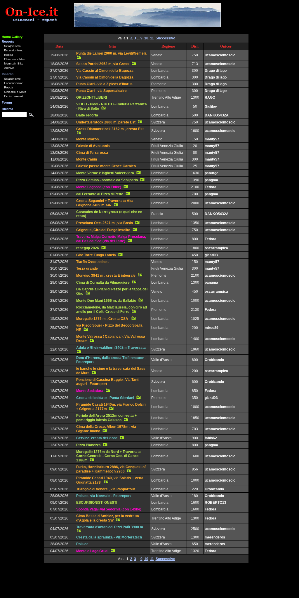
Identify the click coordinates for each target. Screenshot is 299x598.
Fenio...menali (13, 96)
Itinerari (7, 74)
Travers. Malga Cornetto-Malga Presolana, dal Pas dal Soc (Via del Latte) (111, 239)
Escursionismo (13, 50)
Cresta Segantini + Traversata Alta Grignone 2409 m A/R (104, 203)
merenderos (215, 537)
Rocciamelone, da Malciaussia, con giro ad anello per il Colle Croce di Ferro (111, 309)
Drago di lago (216, 71)
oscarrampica (216, 248)
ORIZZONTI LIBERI (91, 97)
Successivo (165, 38)
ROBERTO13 (215, 503)
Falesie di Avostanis (93, 146)
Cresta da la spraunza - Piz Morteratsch (109, 537)
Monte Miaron (87, 139)
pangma (211, 180)
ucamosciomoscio (220, 55)
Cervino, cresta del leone (97, 438)
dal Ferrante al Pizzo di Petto (99, 194)
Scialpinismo (12, 46)
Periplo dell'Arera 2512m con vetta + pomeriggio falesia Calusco (106, 418)
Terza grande (87, 268)
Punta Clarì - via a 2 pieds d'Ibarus (104, 84)
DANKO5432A (217, 115)
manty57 (212, 139)
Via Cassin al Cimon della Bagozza (104, 71)
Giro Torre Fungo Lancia (96, 255)
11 (152, 38)
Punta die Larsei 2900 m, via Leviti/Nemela (111, 53)
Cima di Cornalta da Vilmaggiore (103, 282)
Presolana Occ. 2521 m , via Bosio (104, 223)
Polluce (82, 544)
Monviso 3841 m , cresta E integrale (105, 275)
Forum (7, 102)
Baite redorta (87, 115)
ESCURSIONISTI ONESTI (96, 503)
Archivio (9, 67)
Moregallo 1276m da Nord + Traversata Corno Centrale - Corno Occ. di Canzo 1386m (108, 456)
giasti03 (211, 255)
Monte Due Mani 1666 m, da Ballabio (106, 301)
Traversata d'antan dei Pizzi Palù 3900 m (109, 527)
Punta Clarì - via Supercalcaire (101, 91)
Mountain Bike (13, 63)
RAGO (210, 97)
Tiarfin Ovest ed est (92, 262)
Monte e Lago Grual (92, 551)
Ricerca (7, 109)
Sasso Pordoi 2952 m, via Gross (102, 64)
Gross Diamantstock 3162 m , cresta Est (110, 129)
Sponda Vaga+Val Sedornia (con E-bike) (108, 509)
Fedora (210, 187)
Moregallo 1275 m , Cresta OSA (102, 319)
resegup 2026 (87, 248)
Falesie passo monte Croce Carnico (106, 166)
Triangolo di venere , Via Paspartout (105, 489)
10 (146, 38)
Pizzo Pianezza (88, 445)
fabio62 (211, 438)
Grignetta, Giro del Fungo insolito (103, 230)
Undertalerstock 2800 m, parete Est (105, 122)
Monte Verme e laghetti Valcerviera (105, 173)
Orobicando (214, 360)
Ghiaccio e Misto (15, 59)
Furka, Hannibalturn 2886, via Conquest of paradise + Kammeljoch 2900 (111, 469)
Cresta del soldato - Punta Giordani (105, 398)
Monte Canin (86, 159)
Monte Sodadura (89, 391)
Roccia (8, 54)
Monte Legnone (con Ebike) (98, 187)
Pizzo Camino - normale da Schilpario (107, 180)
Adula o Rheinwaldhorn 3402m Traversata (111, 348)
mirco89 (211, 328)
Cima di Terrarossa (92, 153)
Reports (8, 41)
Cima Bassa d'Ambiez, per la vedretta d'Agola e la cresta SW (107, 518)
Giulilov (211, 106)
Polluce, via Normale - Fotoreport (103, 496)
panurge (211, 173)
